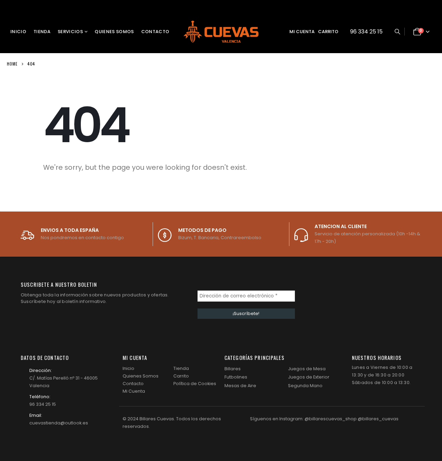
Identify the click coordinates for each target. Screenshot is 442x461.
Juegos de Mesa (307, 369)
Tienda (41, 31)
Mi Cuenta (134, 391)
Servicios (70, 31)
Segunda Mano (305, 386)
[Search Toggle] (397, 32)
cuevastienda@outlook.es (58, 423)
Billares (232, 369)
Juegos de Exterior (308, 377)
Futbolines (235, 377)
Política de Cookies (194, 383)
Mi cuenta (302, 31)
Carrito (328, 31)
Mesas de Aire (240, 386)
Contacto (155, 31)
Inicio (18, 31)
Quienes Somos (114, 31)
